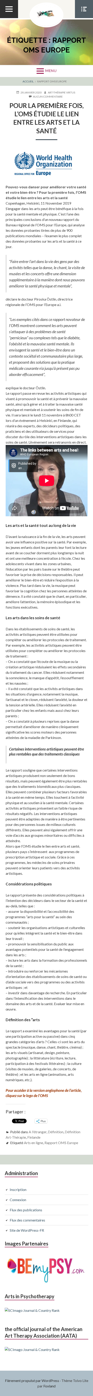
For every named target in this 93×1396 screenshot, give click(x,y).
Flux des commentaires (27, 1220)
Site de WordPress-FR (27, 1230)
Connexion (18, 1200)
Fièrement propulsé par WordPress (32, 1380)
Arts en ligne (33, 1142)
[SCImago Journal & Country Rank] (32, 1310)
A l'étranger (37, 1132)
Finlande (33, 1137)
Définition (55, 1132)
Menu (50, 70)
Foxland (49, 1386)
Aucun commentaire (48, 97)
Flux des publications (26, 1210)
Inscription (18, 1189)
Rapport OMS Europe (61, 1142)
